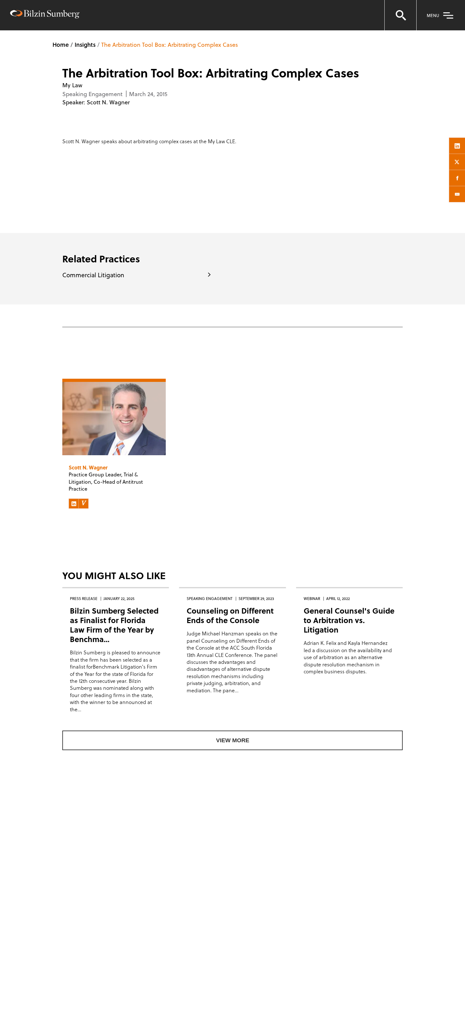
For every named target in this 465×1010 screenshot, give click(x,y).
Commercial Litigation (93, 274)
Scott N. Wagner (108, 102)
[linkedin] (457, 146)
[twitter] (457, 162)
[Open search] (400, 15)
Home (61, 44)
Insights (85, 44)
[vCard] (83, 503)
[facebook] (457, 178)
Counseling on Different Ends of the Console (230, 615)
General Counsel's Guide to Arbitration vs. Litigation (349, 620)
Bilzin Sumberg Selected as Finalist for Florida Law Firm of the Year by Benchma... (114, 625)
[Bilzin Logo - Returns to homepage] (44, 15)
